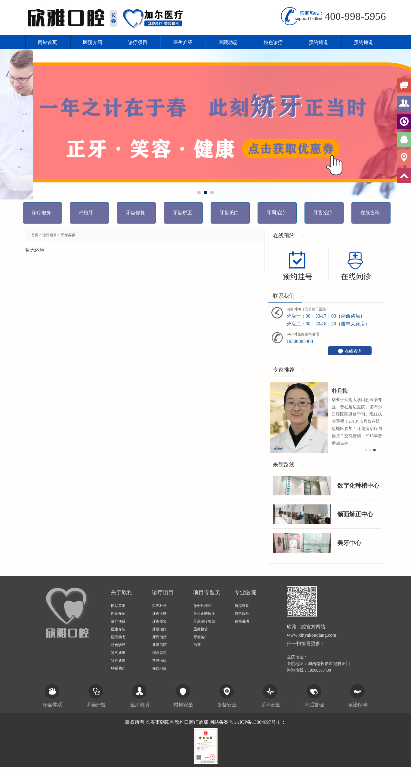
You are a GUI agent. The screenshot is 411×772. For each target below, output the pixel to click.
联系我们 (118, 668)
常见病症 (159, 660)
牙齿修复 (159, 621)
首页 (35, 235)
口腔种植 (159, 606)
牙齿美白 (200, 637)
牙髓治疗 (159, 629)
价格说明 (242, 621)
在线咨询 (350, 351)
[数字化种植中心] (302, 485)
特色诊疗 (273, 42)
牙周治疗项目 (204, 621)
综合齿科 (159, 653)
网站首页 (47, 42)
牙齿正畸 (159, 613)
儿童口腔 (159, 645)
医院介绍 (92, 42)
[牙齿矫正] (205, 124)
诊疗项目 (137, 42)
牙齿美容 (68, 235)
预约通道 (318, 42)
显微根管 (200, 629)
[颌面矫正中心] (302, 513)
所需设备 (242, 606)
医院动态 (228, 42)
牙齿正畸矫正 (204, 613)
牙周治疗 (159, 637)
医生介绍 (183, 42)
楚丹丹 (275, 391)
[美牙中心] (302, 542)
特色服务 (242, 613)
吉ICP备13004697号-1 (257, 722)
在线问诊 (159, 668)
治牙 (197, 645)
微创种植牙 (202, 606)
